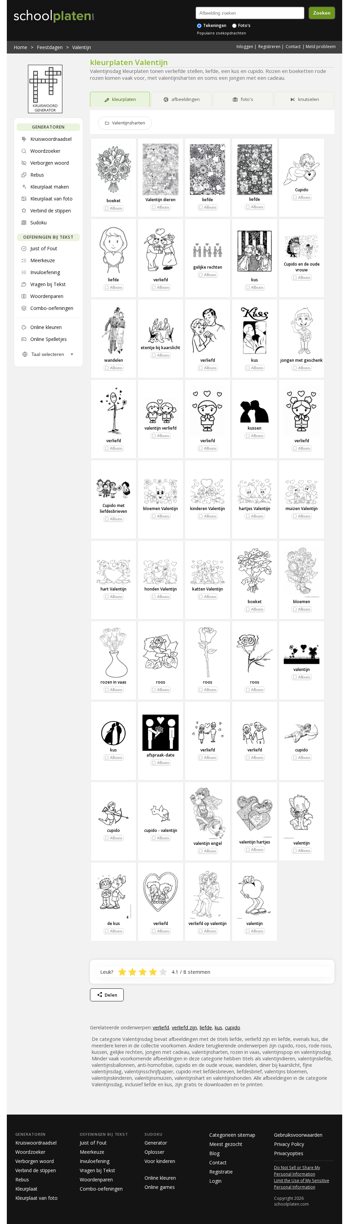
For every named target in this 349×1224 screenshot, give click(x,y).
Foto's (244, 25)
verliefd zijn (184, 1027)
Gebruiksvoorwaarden (298, 1135)
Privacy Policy (289, 1144)
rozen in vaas (113, 682)
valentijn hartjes (254, 842)
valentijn (301, 669)
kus (254, 280)
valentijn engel (208, 843)
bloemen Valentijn (160, 508)
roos (160, 682)
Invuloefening (94, 1161)
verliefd (160, 280)
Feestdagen (50, 47)
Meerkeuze (92, 1152)
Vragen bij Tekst (97, 1170)
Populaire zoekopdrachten (221, 32)
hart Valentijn (113, 589)
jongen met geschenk (301, 360)
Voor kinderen (160, 1161)
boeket (114, 201)
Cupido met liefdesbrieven (113, 508)
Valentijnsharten (128, 123)
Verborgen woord (34, 1161)
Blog (214, 1153)
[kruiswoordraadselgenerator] (45, 111)
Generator (156, 1142)
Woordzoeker (30, 1152)
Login (215, 1181)
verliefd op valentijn (207, 923)
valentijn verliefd (161, 428)
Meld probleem (321, 46)
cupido (301, 750)
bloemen (301, 601)
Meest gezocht (225, 1144)
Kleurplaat (26, 1188)
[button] (113, 208)
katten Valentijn (207, 589)
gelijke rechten (207, 267)
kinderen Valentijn (207, 508)
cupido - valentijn (160, 830)
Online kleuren (160, 1178)
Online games (160, 1187)
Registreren (269, 46)
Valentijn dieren (161, 200)
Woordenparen (96, 1179)
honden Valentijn (161, 589)
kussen (254, 428)
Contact (293, 46)
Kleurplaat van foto (36, 1198)
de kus (113, 923)
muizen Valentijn (302, 508)
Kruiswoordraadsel (36, 1142)
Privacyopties (288, 1153)
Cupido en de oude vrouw (302, 267)
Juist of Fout (93, 1142)
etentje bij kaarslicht (160, 347)
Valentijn (81, 47)
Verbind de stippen (35, 1170)
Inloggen (245, 46)
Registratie (221, 1171)
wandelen (113, 360)
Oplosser (154, 1152)
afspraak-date (160, 755)
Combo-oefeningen (101, 1188)
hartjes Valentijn (254, 508)
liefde (207, 200)
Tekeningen (214, 25)
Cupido (301, 190)
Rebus (22, 1179)
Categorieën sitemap (232, 1135)
